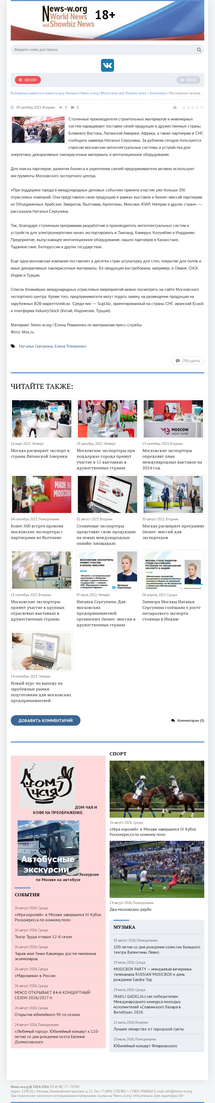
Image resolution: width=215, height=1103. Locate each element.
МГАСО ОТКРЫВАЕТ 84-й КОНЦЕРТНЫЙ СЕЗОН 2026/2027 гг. (52, 995)
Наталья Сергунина (36, 346)
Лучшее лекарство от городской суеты (149, 1028)
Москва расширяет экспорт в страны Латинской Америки (40, 453)
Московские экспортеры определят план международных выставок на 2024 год (172, 459)
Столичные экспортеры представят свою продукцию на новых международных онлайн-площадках (106, 534)
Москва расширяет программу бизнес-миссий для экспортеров (173, 531)
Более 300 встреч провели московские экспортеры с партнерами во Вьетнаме (37, 531)
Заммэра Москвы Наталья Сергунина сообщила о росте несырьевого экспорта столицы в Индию (171, 610)
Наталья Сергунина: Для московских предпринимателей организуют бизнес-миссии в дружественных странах (106, 613)
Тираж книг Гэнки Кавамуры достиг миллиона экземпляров (55, 956)
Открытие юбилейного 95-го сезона (47, 1014)
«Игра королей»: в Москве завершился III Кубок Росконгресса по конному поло (58, 917)
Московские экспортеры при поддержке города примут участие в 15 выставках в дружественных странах (106, 459)
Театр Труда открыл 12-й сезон (43, 936)
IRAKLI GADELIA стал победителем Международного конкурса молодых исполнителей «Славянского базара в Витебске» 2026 (147, 1004)
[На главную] (68, 15)
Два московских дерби (130, 909)
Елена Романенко (70, 346)
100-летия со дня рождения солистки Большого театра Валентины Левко (157, 949)
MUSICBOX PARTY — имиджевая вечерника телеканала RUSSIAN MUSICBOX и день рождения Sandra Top (152, 974)
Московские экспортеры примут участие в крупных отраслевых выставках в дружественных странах (37, 610)
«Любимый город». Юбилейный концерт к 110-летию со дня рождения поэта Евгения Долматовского (57, 1036)
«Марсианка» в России (35, 975)
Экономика (157, 93)
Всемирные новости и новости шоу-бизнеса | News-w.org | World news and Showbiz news (78, 93)
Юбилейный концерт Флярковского (145, 1045)
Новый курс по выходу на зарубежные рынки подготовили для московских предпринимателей (41, 691)
